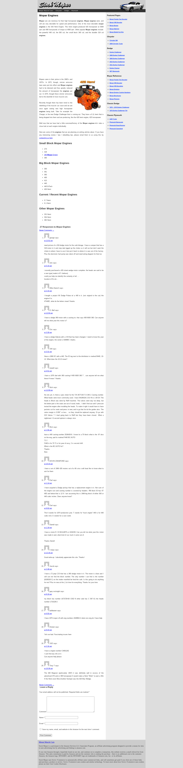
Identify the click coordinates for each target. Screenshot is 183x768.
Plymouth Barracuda (116, 122)
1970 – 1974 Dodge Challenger (119, 107)
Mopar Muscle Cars (46, 10)
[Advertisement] (71, 57)
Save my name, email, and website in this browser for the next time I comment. (71, 729)
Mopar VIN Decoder (116, 22)
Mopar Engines (114, 89)
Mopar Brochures (115, 95)
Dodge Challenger (115, 52)
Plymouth (74, 10)
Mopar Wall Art (114, 29)
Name (42, 717)
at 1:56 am (48, 430)
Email (41, 723)
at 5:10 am (48, 266)
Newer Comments (46, 230)
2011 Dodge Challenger (117, 65)
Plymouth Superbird (116, 128)
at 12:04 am (48, 313)
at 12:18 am (48, 553)
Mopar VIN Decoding (116, 86)
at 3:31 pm (48, 352)
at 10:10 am (48, 464)
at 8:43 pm (48, 630)
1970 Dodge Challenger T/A (118, 110)
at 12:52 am (48, 241)
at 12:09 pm (48, 390)
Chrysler (59, 10)
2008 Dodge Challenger (117, 55)
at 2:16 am (48, 646)
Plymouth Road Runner (117, 125)
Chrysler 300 (114, 40)
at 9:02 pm (48, 508)
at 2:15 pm (48, 291)
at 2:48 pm (48, 569)
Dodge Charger (115, 68)
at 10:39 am (48, 668)
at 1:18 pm (48, 528)
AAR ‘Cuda (113, 119)
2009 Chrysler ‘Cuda (116, 43)
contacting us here (46, 138)
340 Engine (51, 155)
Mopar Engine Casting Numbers (120, 92)
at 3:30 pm (48, 332)
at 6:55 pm (48, 614)
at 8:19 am (48, 594)
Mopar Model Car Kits (117, 32)
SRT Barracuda (114, 71)
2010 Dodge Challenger (117, 62)
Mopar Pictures (114, 99)
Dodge (66, 10)
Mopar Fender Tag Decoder (118, 19)
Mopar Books (114, 25)
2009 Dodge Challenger (117, 58)
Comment (42, 712)
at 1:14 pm (48, 483)
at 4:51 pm (48, 371)
